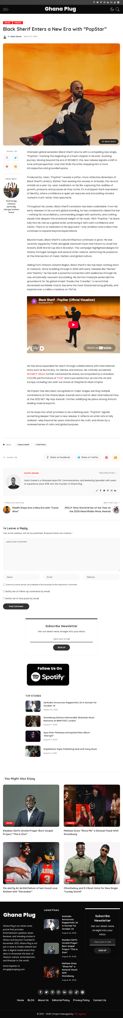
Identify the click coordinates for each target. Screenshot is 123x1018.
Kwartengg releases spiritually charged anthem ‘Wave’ (11, 206)
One (60, 378)
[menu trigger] (6, 9)
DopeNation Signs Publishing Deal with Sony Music (70, 749)
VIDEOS (18, 23)
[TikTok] (115, 2)
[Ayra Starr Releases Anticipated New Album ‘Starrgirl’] (33, 736)
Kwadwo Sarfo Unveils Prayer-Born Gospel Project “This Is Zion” (70, 946)
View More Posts (107, 473)
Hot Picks (41, 445)
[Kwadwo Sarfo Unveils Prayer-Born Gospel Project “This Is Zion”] (31, 806)
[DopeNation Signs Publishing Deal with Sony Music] (33, 751)
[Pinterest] (101, 2)
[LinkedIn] (108, 2)
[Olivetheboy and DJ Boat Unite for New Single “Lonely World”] (92, 863)
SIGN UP (61, 647)
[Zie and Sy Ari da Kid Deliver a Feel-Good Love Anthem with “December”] (31, 863)
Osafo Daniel (15, 36)
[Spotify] (118, 2)
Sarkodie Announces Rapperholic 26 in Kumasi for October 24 (70, 922)
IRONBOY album (36, 374)
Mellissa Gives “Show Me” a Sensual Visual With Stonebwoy (69, 969)
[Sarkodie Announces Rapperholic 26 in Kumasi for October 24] (33, 706)
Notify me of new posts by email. (22, 598)
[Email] (15, 166)
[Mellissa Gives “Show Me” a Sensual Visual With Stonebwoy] (92, 806)
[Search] (117, 9)
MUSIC (7, 23)
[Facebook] (94, 2)
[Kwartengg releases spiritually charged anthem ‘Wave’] (11, 190)
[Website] (97, 491)
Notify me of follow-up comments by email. (28, 591)
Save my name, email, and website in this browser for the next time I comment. (41, 584)
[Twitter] (97, 2)
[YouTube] (111, 2)
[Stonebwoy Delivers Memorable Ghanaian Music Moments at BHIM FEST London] (33, 721)
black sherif (24, 445)
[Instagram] (104, 2)
